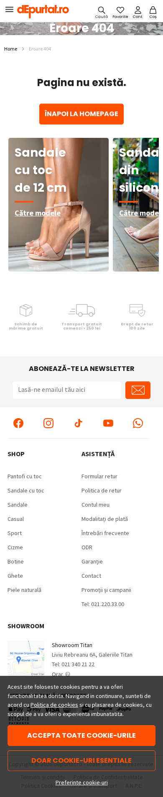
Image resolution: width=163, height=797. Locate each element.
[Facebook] (18, 422)
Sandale (18, 504)
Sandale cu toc (26, 490)
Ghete (15, 575)
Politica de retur (102, 490)
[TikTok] (78, 422)
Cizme (15, 547)
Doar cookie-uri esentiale (81, 760)
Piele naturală (24, 590)
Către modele (38, 213)
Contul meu (96, 504)
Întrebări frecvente (105, 533)
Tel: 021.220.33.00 (103, 604)
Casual (16, 519)
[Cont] (138, 12)
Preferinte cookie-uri (82, 782)
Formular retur (99, 476)
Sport (15, 533)
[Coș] (153, 12)
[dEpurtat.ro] (45, 11)
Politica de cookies (54, 704)
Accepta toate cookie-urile (81, 735)
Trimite (137, 390)
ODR (87, 547)
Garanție (92, 561)
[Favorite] (120, 12)
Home (10, 49)
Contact (91, 575)
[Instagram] (48, 422)
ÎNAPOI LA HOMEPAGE (81, 114)
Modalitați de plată (105, 519)
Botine (16, 561)
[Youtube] (108, 422)
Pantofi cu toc (25, 476)
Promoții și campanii (106, 590)
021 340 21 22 (77, 664)
